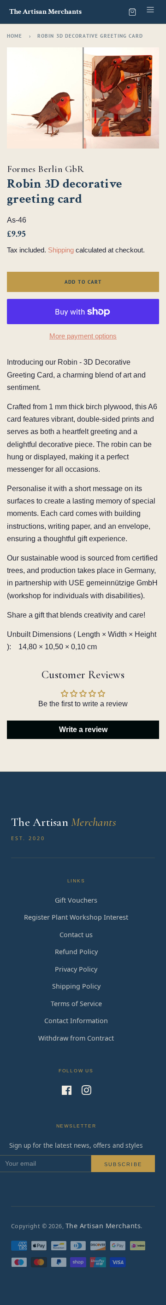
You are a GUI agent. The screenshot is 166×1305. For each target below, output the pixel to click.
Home (14, 36)
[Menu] (150, 11)
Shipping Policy (76, 986)
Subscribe (123, 1164)
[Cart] (132, 12)
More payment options (83, 336)
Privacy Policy (76, 969)
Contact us (76, 934)
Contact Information (76, 1020)
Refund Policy (76, 951)
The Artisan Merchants (103, 1225)
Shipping (61, 250)
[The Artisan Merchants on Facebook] (66, 1092)
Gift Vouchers (76, 900)
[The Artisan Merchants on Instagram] (86, 1092)
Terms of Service (76, 1003)
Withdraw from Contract (76, 1038)
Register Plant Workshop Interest (76, 917)
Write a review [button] (83, 729)
